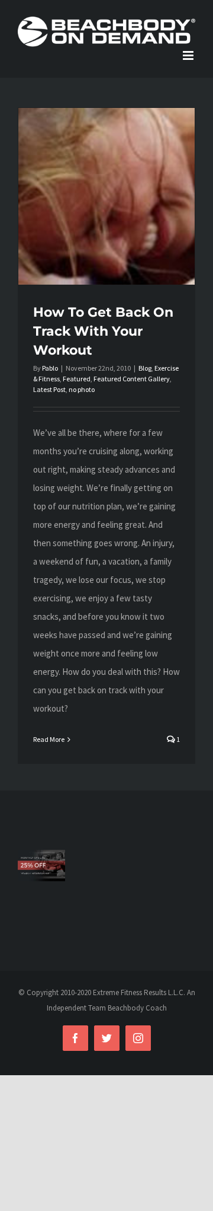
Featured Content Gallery (131, 378)
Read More (48, 739)
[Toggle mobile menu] (189, 55)
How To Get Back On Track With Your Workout (103, 331)
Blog (144, 368)
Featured (77, 378)
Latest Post (49, 389)
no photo (82, 389)
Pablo (50, 368)
